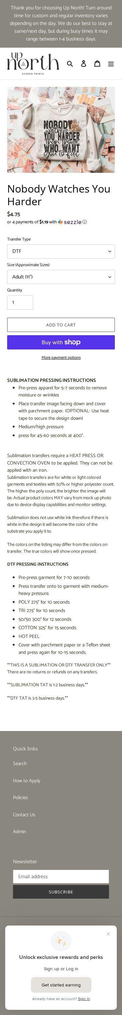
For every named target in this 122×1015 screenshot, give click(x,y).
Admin (19, 832)
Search (20, 764)
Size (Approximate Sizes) (28, 265)
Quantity (14, 290)
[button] (47, 222)
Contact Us (24, 815)
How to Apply (26, 781)
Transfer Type (19, 239)
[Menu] (111, 64)
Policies (20, 798)
